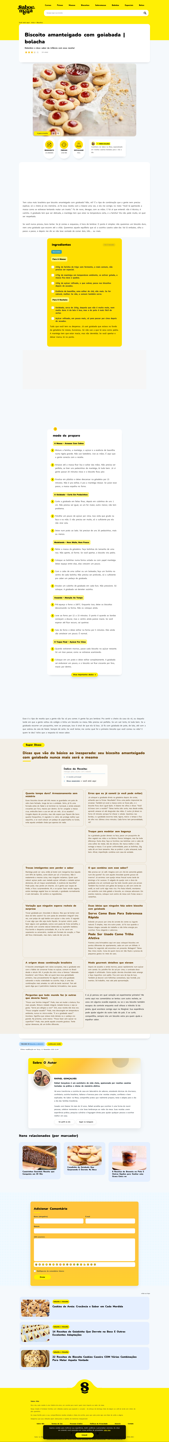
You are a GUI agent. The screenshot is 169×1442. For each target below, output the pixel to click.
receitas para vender (54, 1044)
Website (36, 1226)
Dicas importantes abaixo (84, 674)
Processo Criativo (76, 1424)
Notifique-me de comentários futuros (50, 1271)
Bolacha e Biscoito (36, 1044)
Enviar (42, 1277)
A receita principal (74, 777)
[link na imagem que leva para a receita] (40, 1158)
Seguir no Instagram (86, 1122)
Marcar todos (56, 252)
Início (33, 22)
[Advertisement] (88, 182)
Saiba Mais (107, 1430)
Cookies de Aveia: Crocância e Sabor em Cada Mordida (87, 1306)
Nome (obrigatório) (41, 1216)
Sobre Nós (40, 1424)
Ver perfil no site (64, 1122)
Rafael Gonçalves (104, 144)
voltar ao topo (145, 1293)
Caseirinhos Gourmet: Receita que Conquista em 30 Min (38, 1173)
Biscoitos (40, 22)
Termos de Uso (57, 1424)
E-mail (87, 1216)
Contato (130, 1424)
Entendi (84, 1435)
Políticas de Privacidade (98, 1424)
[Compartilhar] (58, 133)
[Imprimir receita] (53, 133)
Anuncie (117, 1424)
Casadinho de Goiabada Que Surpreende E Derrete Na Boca (82, 1168)
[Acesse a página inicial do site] (26, 10)
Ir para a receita (42, 133)
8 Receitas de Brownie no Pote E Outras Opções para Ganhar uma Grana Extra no (128, 1174)
